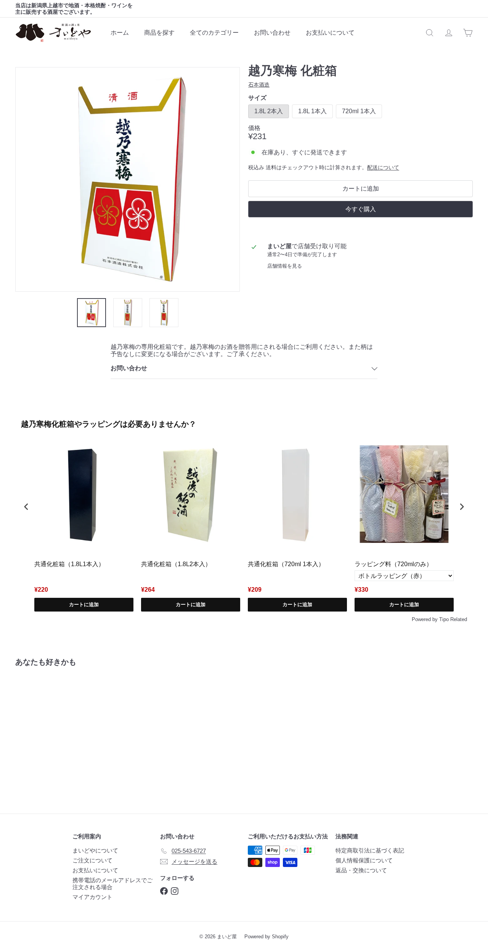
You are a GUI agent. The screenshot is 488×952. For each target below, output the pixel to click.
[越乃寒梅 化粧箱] (50, 734)
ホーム (120, 32)
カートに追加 (84, 604)
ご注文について (92, 860)
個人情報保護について (364, 860)
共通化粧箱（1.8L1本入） (69, 564)
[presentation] (26, 506)
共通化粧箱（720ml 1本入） (286, 564)
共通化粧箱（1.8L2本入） (176, 564)
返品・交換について (361, 870)
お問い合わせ (272, 32)
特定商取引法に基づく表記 (370, 850)
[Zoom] (127, 179)
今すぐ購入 (360, 209)
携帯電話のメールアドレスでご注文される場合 (112, 883)
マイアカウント (92, 897)
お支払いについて (330, 32)
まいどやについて (95, 850)
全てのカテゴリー (214, 32)
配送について (383, 167)
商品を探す (159, 32)
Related (458, 619)
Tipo (444, 619)
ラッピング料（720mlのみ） (393, 564)
